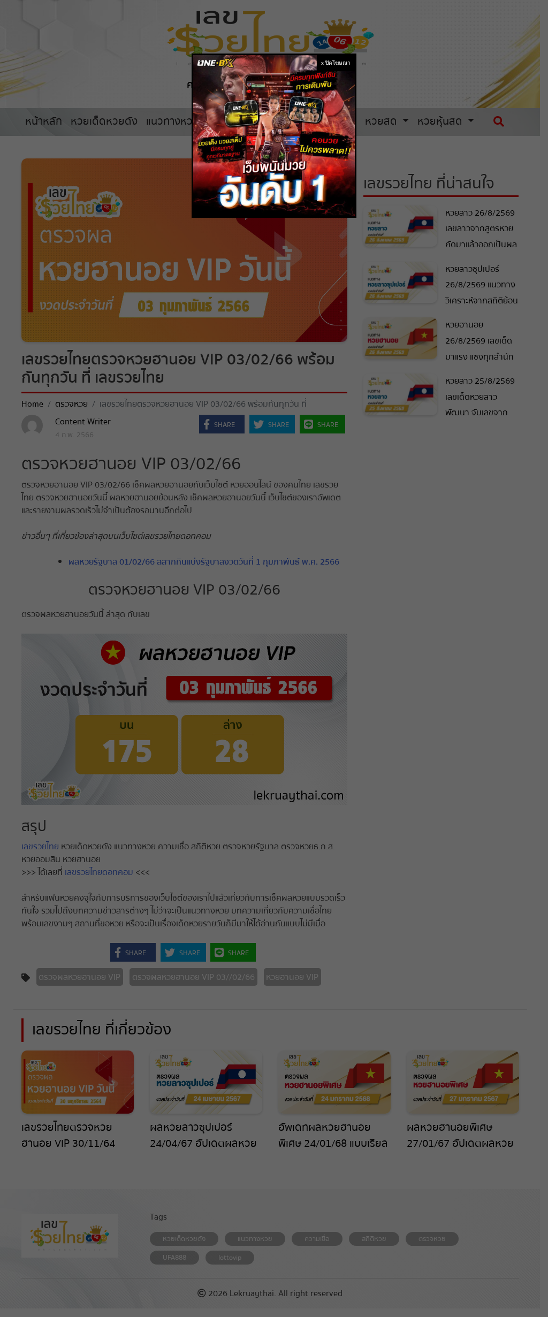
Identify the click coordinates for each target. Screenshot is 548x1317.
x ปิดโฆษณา (336, 63)
